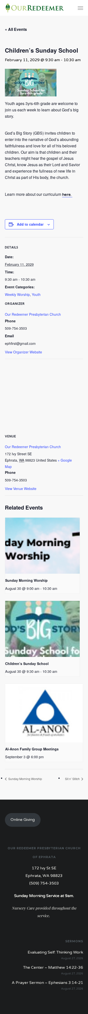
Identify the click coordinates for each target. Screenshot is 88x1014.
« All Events (16, 29)
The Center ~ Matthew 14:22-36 (53, 967)
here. (67, 194)
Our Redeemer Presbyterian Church (33, 314)
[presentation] (42, 546)
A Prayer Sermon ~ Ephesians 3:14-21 (47, 982)
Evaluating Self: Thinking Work (55, 952)
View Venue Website (20, 488)
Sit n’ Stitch (72, 779)
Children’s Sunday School (27, 663)
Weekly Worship (17, 294)
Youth (36, 294)
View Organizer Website (23, 352)
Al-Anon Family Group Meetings (32, 748)
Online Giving (23, 819)
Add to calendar (30, 224)
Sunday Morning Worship (26, 580)
